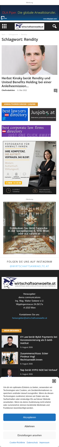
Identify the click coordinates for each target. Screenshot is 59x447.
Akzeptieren (29, 417)
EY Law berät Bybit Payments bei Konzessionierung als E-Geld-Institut (38, 340)
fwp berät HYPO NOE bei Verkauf (38, 369)
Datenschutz (32, 442)
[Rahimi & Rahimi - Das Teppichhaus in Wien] (29, 228)
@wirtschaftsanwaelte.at (29, 266)
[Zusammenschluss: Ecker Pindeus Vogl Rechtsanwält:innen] (10, 358)
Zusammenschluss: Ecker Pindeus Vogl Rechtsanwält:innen (34, 356)
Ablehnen (30, 426)
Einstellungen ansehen (30, 435)
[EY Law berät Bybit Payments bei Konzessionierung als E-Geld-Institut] (10, 341)
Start (3, 34)
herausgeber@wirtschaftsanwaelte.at (29, 318)
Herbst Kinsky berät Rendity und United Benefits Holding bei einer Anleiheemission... (26, 82)
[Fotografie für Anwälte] (29, 167)
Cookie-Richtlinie (17, 442)
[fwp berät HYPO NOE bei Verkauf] (10, 374)
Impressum (44, 442)
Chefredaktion (8, 90)
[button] (54, 381)
